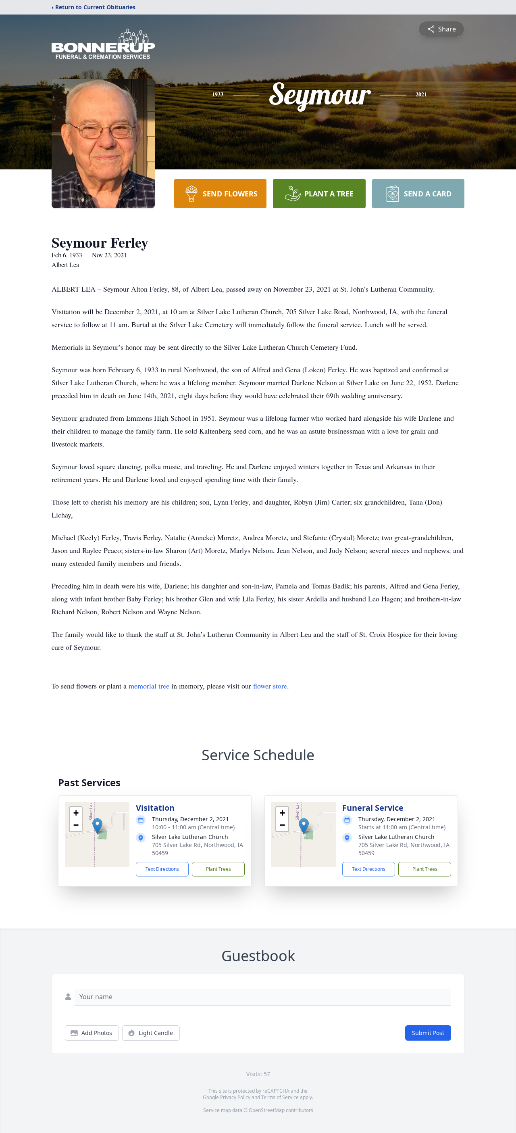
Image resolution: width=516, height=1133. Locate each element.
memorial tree (149, 686)
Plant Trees (218, 869)
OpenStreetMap (267, 1110)
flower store (270, 686)
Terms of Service (280, 1097)
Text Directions (162, 869)
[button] (97, 826)
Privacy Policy (235, 1097)
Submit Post (428, 1033)
